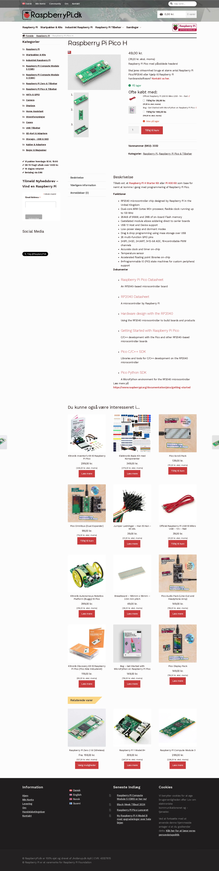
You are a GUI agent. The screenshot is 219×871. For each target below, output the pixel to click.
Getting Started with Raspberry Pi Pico (150, 330)
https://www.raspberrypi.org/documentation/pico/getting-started (151, 387)
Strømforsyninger (35, 116)
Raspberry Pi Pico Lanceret (132, 809)
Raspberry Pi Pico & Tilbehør (175, 153)
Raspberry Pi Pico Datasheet (142, 280)
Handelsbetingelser (33, 811)
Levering (27, 803)
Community (55, 3)
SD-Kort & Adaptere (36, 133)
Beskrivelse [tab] (77, 177)
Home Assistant (34, 111)
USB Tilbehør (33, 128)
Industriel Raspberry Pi (79, 27)
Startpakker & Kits (51, 27)
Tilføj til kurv (152, 130)
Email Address (33, 197)
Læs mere (86, 473)
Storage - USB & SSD (37, 139)
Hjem (25, 795)
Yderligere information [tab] (83, 185)
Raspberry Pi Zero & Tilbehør (41, 83)
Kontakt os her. (161, 78)
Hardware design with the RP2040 (147, 313)
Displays (30, 105)
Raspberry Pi (30, 27)
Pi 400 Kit (171, 183)
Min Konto (40, 3)
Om (66, 3)
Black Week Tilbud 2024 (131, 804)
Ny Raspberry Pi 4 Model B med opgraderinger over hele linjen (134, 819)
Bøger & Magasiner (36, 150)
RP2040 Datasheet (135, 297)
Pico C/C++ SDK (133, 351)
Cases (29, 122)
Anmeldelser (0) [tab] (79, 192)
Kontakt (76, 3)
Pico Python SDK (133, 372)
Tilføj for (154, 102)
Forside (30, 35)
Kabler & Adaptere (36, 144)
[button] (69, 52)
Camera (30, 100)
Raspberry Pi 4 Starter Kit (144, 183)
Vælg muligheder (87, 765)
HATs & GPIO (33, 94)
